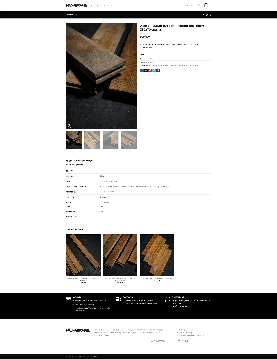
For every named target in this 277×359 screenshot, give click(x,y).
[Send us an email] (186, 341)
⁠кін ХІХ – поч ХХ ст (107, 192)
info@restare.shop (184, 332)
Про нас (189, 5)
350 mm (103, 211)
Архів (77, 14)
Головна (69, 14)
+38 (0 (185, 330)
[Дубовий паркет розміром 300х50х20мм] (157, 255)
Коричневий (104, 202)
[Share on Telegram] (154, 70)
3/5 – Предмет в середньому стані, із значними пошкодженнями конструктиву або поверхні (134, 186)
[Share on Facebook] (142, 70)
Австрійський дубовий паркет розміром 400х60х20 (83, 279)
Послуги (108, 5)
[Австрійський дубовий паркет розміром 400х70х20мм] (120, 255)
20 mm (102, 171)
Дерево (103, 197)
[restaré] (77, 5)
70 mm (102, 176)
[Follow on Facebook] (179, 341)
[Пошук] (199, 5)
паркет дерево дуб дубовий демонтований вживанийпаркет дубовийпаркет (173, 65)
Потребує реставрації (108, 181)
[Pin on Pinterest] (150, 70)
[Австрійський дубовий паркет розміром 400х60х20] (83, 255)
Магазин (95, 5)
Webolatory (94, 356)
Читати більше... (158, 340)
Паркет (153, 62)
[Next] (133, 76)
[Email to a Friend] (146, 70)
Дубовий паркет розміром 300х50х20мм (157, 278)
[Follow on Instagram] (183, 341)
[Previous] (70, 76)
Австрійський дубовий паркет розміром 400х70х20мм (120, 279)
